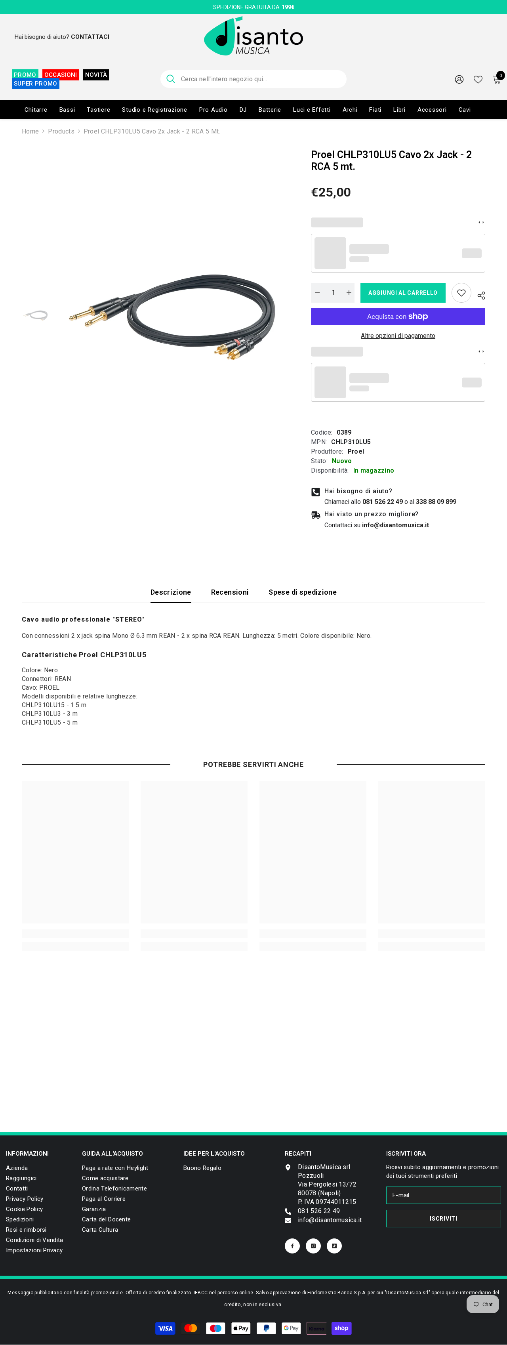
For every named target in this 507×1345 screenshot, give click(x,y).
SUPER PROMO (35, 83)
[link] (461, 293)
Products (61, 131)
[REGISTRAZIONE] (459, 79)
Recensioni (230, 592)
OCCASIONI (60, 74)
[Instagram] (313, 1245)
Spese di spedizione (303, 592)
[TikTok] (334, 1245)
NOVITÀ (96, 74)
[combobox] (261, 79)
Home (30, 131)
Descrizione (171, 592)
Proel (356, 451)
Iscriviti (443, 1218)
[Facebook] (292, 1245)
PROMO (25, 74)
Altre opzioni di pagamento (398, 336)
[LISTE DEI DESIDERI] (478, 78)
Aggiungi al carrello (403, 293)
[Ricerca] (253, 79)
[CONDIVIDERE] (478, 294)
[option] (174, 316)
